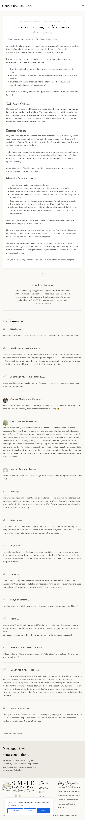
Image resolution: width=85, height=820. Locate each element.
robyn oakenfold (18, 599)
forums (73, 207)
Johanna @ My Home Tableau (25, 376)
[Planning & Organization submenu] (80, 795)
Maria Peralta (17, 708)
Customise (15, 811)
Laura (13, 574)
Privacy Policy (54, 815)
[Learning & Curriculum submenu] (79, 787)
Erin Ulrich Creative (74, 815)
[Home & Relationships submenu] (79, 799)
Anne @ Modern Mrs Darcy (24, 399)
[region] (28, 807)
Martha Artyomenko (21, 469)
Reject (30, 811)
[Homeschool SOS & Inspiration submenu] (84, 805)
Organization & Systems (30, 21)
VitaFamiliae (51, 39)
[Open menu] (83, 5)
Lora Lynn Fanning (45, 33)
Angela (14, 520)
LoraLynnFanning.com (42, 303)
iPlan (17, 135)
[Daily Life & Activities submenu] (78, 791)
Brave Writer (36, 300)
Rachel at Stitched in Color (24, 647)
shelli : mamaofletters (21, 421)
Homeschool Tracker (16, 109)
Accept (43, 811)
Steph (13, 328)
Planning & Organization (54, 21)
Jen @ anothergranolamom (24, 348)
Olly (8, 135)
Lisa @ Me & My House (22, 669)
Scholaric (34, 109)
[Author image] (34, 32)
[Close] (50, 799)
